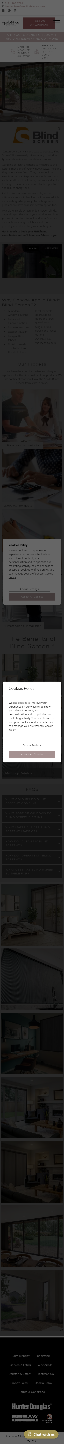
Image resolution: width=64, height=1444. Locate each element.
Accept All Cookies (32, 754)
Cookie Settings (32, 745)
